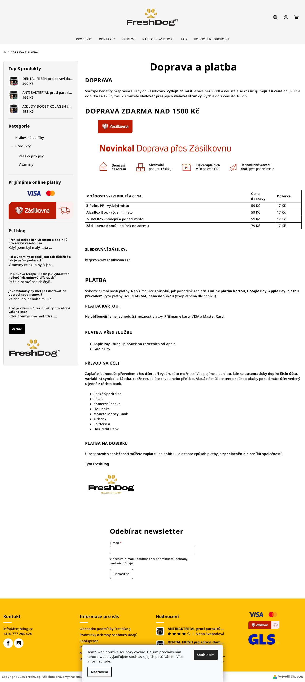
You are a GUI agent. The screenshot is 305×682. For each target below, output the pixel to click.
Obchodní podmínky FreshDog (105, 628)
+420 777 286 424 (17, 633)
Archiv (17, 329)
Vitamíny (26, 164)
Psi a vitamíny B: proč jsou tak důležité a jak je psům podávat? (40, 258)
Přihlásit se (121, 574)
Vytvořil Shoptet (290, 676)
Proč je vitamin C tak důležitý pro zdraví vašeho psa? (39, 310)
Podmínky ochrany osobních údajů (108, 634)
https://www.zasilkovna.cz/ (107, 260)
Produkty (23, 146)
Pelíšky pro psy (31, 156)
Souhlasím (206, 654)
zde (107, 661)
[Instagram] (18, 643)
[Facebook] (8, 643)
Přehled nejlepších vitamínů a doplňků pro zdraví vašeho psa (38, 241)
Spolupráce (89, 641)
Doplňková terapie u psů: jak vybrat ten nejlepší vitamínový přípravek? (39, 275)
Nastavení (99, 672)
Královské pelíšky (29, 137)
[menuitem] (84, 39)
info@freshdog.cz (18, 628)
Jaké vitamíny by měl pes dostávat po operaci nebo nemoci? (37, 292)
